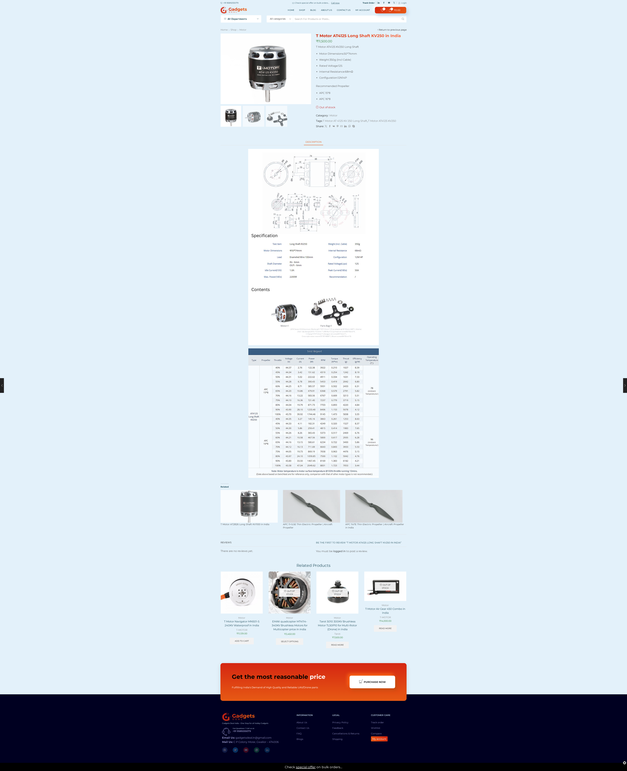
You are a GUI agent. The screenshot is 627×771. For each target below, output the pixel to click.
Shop (302, 10)
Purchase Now (375, 682)
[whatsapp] (349, 126)
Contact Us (344, 10)
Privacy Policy (340, 722)
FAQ (299, 733)
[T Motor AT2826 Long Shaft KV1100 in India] (250, 506)
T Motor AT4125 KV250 (382, 120)
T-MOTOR (241, 629)
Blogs (300, 739)
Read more (337, 645)
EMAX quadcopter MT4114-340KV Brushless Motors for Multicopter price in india (289, 625)
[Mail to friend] (341, 126)
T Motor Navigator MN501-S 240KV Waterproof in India (241, 623)
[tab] (313, 142)
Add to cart (256, 599)
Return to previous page (393, 29)
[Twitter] (394, 3)
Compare (376, 733)
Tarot (337, 633)
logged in (339, 551)
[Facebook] (384, 3)
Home (291, 10)
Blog (313, 10)
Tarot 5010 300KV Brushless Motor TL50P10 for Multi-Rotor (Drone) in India (337, 625)
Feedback (337, 728)
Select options (289, 641)
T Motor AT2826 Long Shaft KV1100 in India (245, 524)
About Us (326, 10)
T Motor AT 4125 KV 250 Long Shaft (345, 120)
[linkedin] (345, 126)
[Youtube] (389, 3)
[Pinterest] (337, 126)
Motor (242, 29)
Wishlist (375, 728)
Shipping (337, 739)
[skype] (353, 126)
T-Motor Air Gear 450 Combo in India (385, 610)
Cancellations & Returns (345, 733)
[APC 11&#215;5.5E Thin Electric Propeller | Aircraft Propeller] (312, 506)
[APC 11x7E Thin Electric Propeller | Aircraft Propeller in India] (374, 506)
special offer (306, 767)
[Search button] (403, 19)
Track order (377, 722)
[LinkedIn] (379, 3)
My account (362, 10)
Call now (333, 3)
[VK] (334, 126)
